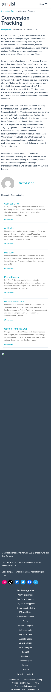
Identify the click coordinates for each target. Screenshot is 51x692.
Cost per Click (11, 203)
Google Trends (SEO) (15, 329)
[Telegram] (35, 582)
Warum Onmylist (25, 625)
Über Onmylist (25, 647)
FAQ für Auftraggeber (25, 604)
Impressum (14, 679)
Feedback (25, 656)
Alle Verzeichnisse (25, 595)
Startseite (5, 11)
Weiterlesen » (9, 219)
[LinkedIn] (17, 582)
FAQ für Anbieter (25, 630)
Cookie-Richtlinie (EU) (21, 683)
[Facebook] (29, 582)
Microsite (9, 252)
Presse (25, 669)
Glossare (14, 11)
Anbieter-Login (25, 639)
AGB (37, 683)
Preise (25, 621)
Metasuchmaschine (14, 301)
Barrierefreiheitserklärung (25, 686)
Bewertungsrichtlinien (25, 608)
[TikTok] (10, 582)
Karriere (25, 665)
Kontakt (25, 652)
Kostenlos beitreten (25, 617)
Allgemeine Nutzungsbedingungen (25, 689)
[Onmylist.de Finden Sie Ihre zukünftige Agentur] (8, 4)
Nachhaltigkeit (25, 661)
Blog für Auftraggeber (26, 599)
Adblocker (9, 228)
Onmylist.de (6, 30)
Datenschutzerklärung (32, 679)
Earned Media (11, 277)
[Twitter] (23, 582)
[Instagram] (4, 582)
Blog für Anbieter (26, 634)
